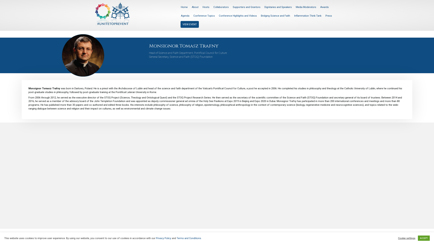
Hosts (206, 7)
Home (184, 7)
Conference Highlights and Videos (238, 15)
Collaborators (221, 7)
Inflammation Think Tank (307, 15)
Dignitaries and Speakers (278, 7)
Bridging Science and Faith (275, 15)
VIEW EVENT (190, 24)
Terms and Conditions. (189, 238)
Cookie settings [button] (406, 238)
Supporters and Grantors (246, 7)
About (195, 7)
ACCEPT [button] (424, 238)
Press (329, 15)
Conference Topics (204, 15)
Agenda (185, 15)
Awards (324, 7)
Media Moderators (306, 7)
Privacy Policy (163, 238)
